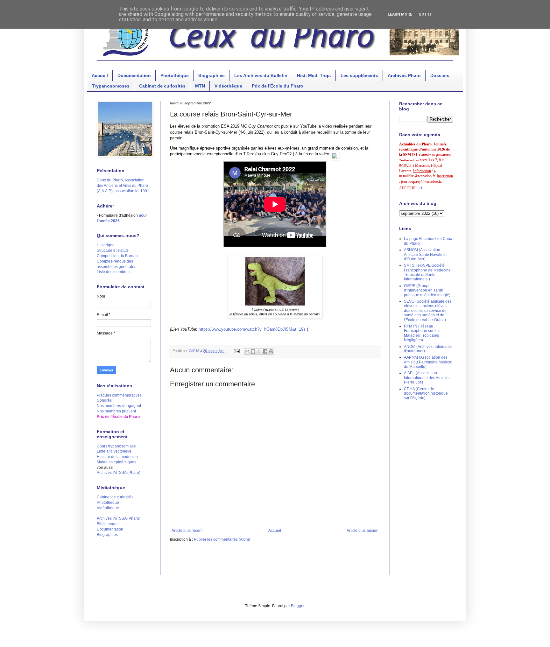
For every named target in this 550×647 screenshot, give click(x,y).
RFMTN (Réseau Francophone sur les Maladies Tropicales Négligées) (422, 333)
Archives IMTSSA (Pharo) (118, 472)
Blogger (297, 606)
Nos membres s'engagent (119, 406)
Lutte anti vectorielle (114, 451)
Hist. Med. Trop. (314, 75)
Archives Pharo (404, 75)
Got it (425, 14)
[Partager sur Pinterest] (271, 351)
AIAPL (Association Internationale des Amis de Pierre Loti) (427, 377)
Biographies (211, 75)
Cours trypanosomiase (116, 446)
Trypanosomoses (111, 85)
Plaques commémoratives (119, 395)
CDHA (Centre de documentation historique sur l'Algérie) (426, 393)
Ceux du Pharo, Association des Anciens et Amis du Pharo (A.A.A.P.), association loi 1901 (123, 185)
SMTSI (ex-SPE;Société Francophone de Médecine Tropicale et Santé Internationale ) (427, 272)
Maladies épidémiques (116, 462)
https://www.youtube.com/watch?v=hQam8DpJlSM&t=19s (252, 329)
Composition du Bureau (117, 256)
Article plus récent (187, 530)
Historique (106, 245)
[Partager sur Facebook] (265, 351)
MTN (200, 85)
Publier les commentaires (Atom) (222, 539)
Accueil (100, 75)
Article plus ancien (362, 530)
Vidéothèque (228, 85)
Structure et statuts (113, 250)
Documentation (134, 75)
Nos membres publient (116, 411)
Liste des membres (113, 272)
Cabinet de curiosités (162, 85)
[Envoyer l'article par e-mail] (236, 351)
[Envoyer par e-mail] (247, 351)
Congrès (104, 400)
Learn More (400, 14)
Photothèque (174, 75)
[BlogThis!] (253, 351)
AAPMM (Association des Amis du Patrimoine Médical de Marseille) (428, 362)
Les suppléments (359, 75)
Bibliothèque (108, 524)
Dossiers (439, 75)
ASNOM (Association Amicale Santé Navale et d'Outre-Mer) (425, 254)
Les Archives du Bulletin (260, 75)
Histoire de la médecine (117, 456)
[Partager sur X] (259, 351)
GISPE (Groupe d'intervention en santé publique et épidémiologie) (427, 290)
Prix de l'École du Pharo (277, 85)
